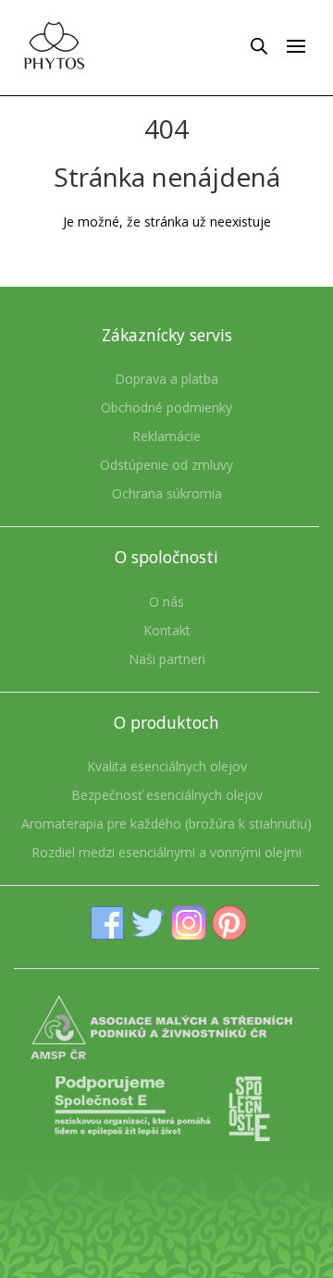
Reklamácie (166, 436)
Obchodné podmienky (166, 407)
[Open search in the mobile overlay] (259, 45)
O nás (166, 601)
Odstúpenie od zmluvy (166, 464)
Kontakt (167, 630)
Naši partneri (167, 659)
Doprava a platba (166, 378)
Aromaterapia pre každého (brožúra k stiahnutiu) (166, 823)
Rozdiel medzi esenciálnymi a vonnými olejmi (166, 852)
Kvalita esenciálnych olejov (167, 766)
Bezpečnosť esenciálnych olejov (167, 795)
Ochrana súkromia (167, 493)
